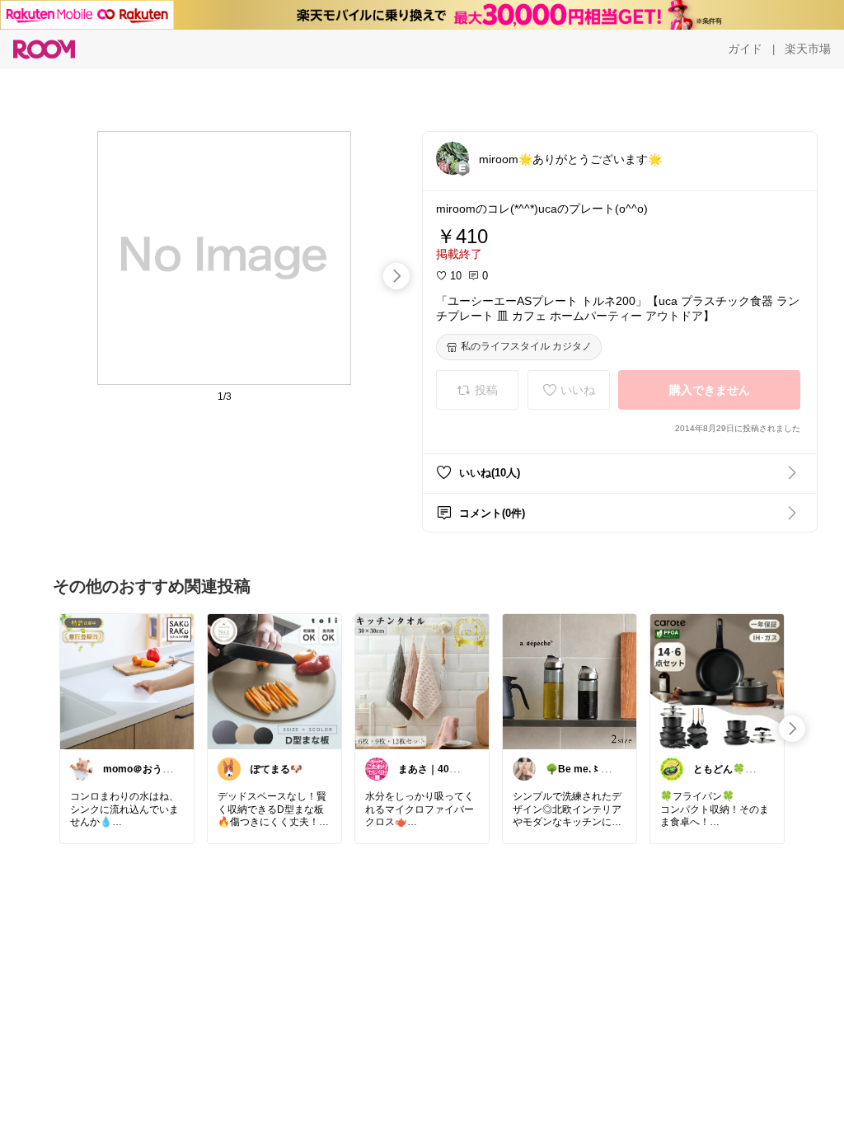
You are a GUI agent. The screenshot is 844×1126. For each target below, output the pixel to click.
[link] (127, 681)
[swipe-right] (396, 276)
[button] (452, 158)
